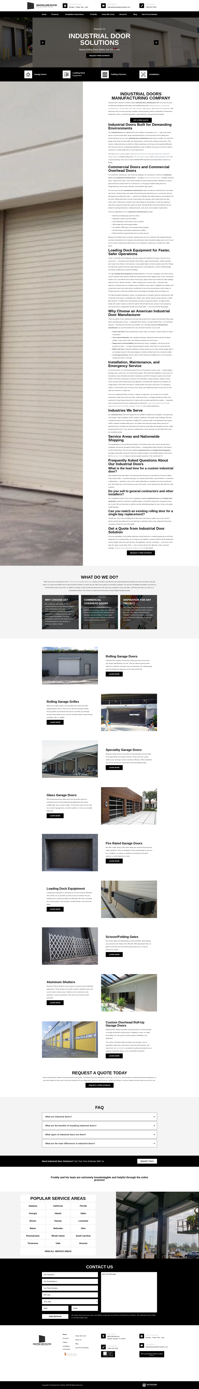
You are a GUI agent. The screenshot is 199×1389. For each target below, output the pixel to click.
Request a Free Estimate (141, 553)
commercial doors (74, 582)
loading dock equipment (162, 108)
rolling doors (117, 1077)
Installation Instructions (74, 14)
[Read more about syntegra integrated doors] (70, 1354)
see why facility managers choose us (131, 406)
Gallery (65, 1342)
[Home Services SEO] (150, 1385)
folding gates (146, 108)
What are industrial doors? (58, 1117)
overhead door (121, 1048)
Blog (135, 14)
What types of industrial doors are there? (65, 1134)
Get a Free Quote (141, 120)
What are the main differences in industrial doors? (70, 1143)
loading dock (88, 582)
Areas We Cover (108, 14)
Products (66, 1338)
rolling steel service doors (138, 154)
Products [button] (55, 14)
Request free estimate (99, 55)
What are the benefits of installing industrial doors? (70, 1125)
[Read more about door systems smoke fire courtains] (151, 1354)
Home (44, 14)
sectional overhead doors (152, 178)
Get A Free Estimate (149, 14)
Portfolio (93, 14)
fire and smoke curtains (141, 157)
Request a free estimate (122, 548)
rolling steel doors (155, 105)
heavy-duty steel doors (154, 154)
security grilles (124, 108)
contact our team (138, 548)
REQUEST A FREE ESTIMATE (99, 1085)
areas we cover (117, 456)
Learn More (114, 674)
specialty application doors (161, 157)
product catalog (120, 154)
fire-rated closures (136, 108)
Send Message (55, 1316)
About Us (123, 14)
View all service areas (58, 1251)
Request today (147, 1161)
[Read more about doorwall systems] (108, 1354)
